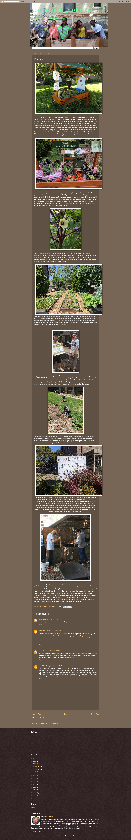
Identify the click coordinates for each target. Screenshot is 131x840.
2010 (35, 798)
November (38, 766)
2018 (35, 778)
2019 (35, 776)
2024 (35, 758)
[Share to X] (67, 607)
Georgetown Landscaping (82, 637)
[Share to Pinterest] (71, 607)
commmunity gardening (61, 9)
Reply (40, 624)
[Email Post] (59, 606)
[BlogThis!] (65, 607)
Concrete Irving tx (70, 657)
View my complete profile (38, 831)
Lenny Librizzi (48, 816)
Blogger (74, 836)
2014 (35, 787)
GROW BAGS (66, 668)
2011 (35, 795)
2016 (35, 784)
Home (65, 714)
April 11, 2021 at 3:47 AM (53, 630)
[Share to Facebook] (69, 607)
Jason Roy (42, 630)
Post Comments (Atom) (47, 718)
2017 (35, 781)
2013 (35, 790)
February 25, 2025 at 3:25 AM (53, 666)
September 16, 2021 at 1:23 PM (52, 651)
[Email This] (64, 607)
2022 (35, 761)
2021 (35, 764)
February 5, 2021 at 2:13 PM (53, 619)
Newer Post (36, 714)
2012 (35, 793)
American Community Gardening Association (45, 723)
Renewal (37, 771)
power (41, 651)
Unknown (42, 619)
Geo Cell (41, 666)
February (38, 769)
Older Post (95, 714)
